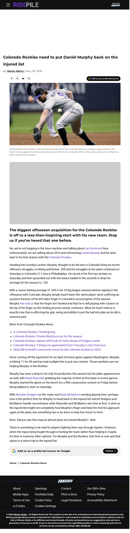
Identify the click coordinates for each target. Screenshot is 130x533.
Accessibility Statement (102, 500)
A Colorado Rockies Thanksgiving (34, 332)
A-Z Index (19, 506)
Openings (41, 488)
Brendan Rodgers (27, 394)
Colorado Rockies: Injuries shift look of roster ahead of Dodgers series (56, 340)
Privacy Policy (95, 494)
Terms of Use (21, 500)
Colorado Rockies (60, 257)
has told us (26, 303)
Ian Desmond (93, 248)
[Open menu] (8, 5)
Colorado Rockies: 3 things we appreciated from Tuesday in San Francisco (59, 345)
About (17, 488)
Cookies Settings (45, 506)
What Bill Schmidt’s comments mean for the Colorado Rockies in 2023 (57, 349)
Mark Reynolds (35, 378)
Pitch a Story (69, 494)
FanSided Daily (44, 494)
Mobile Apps (21, 494)
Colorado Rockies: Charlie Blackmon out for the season (47, 336)
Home (13, 463)
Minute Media (20, 514)
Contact (66, 488)
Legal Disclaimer (71, 500)
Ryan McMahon (70, 394)
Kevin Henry (15, 71)
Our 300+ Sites (96, 488)
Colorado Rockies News (33, 463)
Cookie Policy (43, 500)
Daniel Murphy (90, 252)
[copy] (29, 78)
